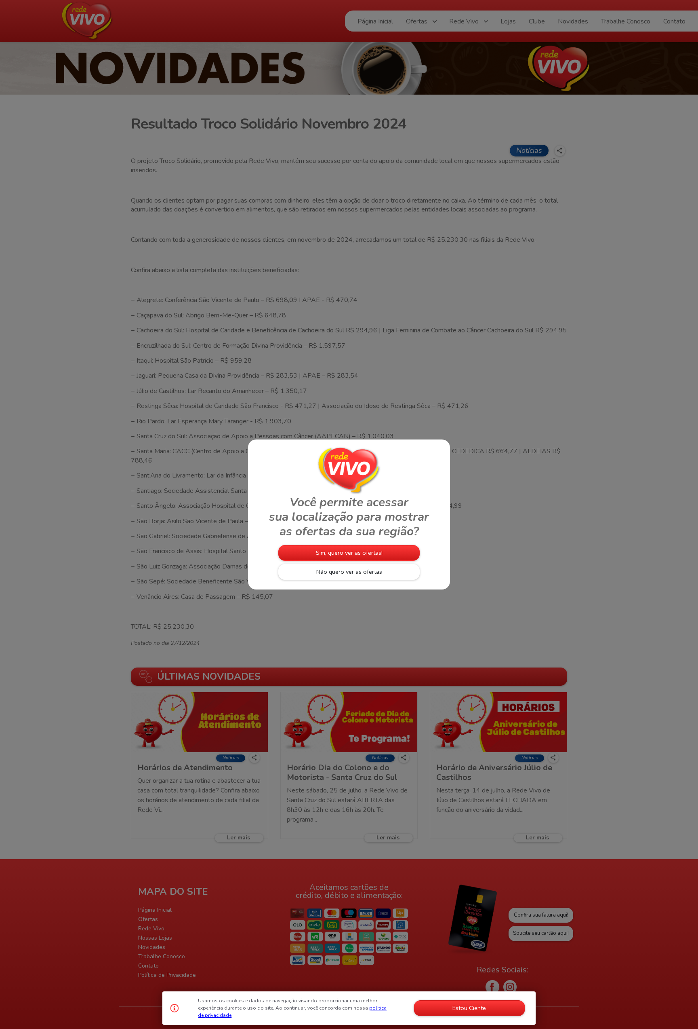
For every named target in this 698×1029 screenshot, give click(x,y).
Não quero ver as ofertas (349, 572)
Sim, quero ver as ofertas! (349, 553)
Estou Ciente (469, 1008)
